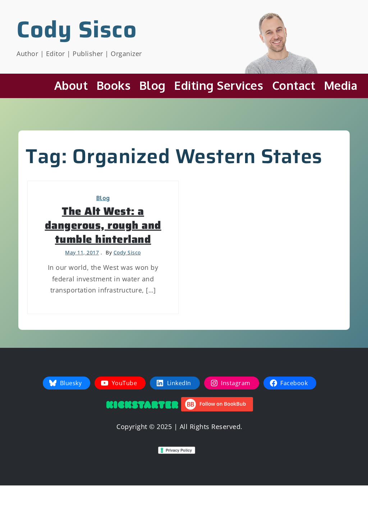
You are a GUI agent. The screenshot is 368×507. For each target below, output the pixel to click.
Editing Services (218, 85)
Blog (152, 85)
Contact (294, 85)
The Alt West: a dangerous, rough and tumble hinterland (103, 225)
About (71, 85)
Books (114, 85)
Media (341, 85)
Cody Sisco (77, 29)
